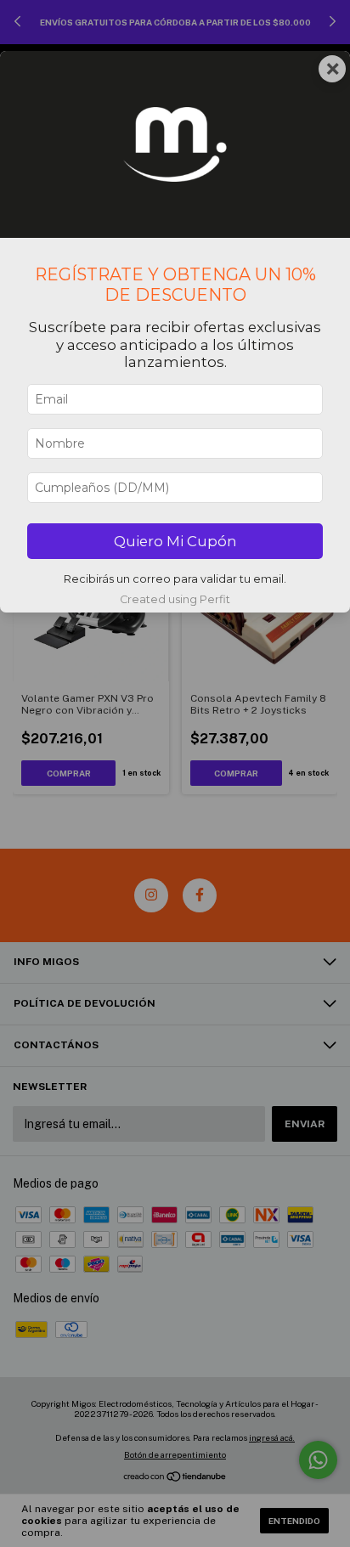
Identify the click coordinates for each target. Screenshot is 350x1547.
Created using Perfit (175, 599)
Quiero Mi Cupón (175, 541)
